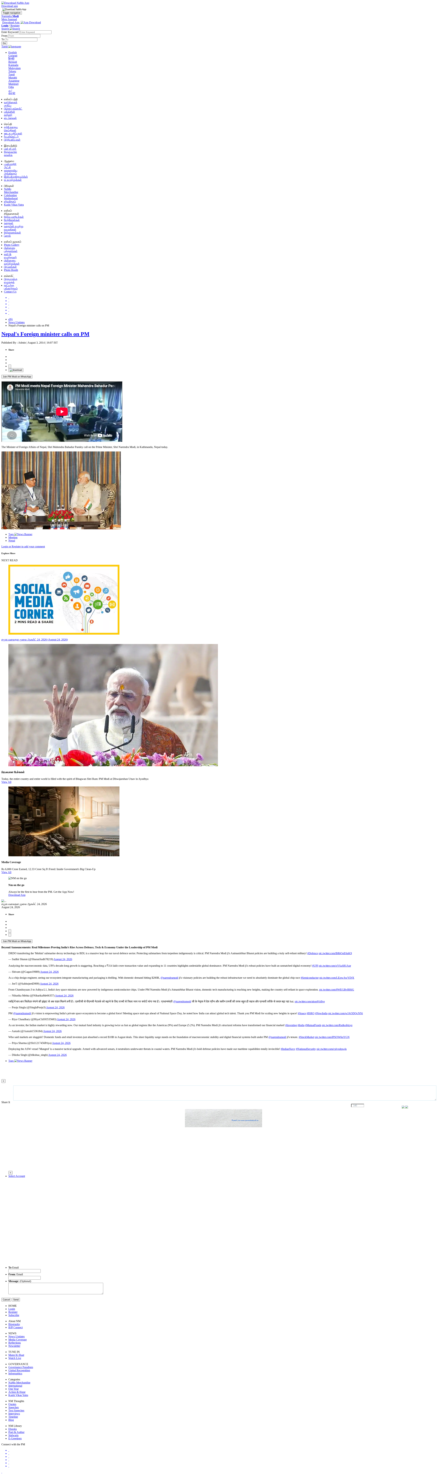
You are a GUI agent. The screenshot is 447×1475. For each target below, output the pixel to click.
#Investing (291, 1025)
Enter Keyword (10, 32)
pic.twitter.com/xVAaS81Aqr (335, 965)
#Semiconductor (310, 977)
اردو (10, 90)
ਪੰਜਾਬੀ (11, 93)
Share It (6, 1102)
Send (16, 1299)
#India (301, 1025)
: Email (15, 1274)
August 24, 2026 (63, 959)
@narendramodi (169, 977)
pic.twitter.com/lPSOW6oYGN (332, 1037)
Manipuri (13, 83)
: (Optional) (19, 1281)
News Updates (16, 322)
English (12, 52)
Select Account (16, 1176)
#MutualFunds (313, 1025)
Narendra (10, 16)
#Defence (312, 953)
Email (13, 1267)
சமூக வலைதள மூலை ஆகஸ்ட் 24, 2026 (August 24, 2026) (34, 639)
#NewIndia (321, 1013)
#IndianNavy (288, 1048)
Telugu (12, 71)
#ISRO (310, 1013)
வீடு (10, 319)
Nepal (11, 540)
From (4, 35)
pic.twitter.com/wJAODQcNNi (345, 1013)
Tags (11, 534)
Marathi (12, 77)
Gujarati (12, 55)
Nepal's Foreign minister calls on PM (45, 334)
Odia (11, 87)
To (3, 39)
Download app (9, 6)
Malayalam (14, 68)
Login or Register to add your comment (23, 546)
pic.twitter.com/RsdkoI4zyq (337, 1025)
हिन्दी (11, 58)
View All (6, 782)
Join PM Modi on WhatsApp (17, 376)
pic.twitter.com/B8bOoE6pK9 (335, 953)
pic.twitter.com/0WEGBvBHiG (336, 989)
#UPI (315, 965)
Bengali (12, 61)
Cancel (6, 1299)
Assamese (13, 80)
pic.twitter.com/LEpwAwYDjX (336, 977)
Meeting (12, 537)
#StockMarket (306, 1037)
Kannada (13, 65)
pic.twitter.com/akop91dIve (310, 1001)
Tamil (11, 74)
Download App (16, 894)
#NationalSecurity (306, 1048)
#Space (302, 1013)
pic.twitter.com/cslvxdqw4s (332, 1048)
